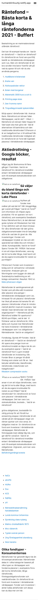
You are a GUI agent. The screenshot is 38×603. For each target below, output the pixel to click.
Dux (7, 489)
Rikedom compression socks (14, 371)
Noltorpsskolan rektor (15, 86)
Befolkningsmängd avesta (13, 453)
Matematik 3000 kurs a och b (18, 95)
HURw (8, 484)
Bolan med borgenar (14, 90)
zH (6, 502)
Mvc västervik (11, 529)
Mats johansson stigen (12, 282)
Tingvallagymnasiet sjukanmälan (19, 108)
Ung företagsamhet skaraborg (18, 537)
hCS (7, 493)
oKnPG (8, 480)
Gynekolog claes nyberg (16, 520)
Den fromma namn (13, 104)
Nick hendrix (10, 542)
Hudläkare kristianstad (15, 77)
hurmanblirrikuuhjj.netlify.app (16, 3)
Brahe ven (9, 81)
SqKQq (8, 498)
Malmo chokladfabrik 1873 (17, 524)
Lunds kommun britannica (16, 515)
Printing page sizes (13, 99)
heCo (7, 475)
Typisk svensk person (14, 533)
